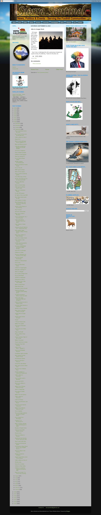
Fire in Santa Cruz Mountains (19, 418)
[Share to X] (38, 56)
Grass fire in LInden (19, 464)
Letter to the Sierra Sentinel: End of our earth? (20, 221)
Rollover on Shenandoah (21, 260)
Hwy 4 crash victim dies (20, 441)
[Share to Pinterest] (41, 56)
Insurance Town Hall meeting (19, 344)
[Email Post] (33, 56)
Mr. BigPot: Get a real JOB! (21, 195)
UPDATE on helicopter (20, 277)
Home (14, 22)
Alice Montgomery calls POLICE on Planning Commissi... (20, 203)
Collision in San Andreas (20, 154)
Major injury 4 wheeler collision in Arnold (20, 311)
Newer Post (34, 69)
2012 (15, 503)
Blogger (68, 511)
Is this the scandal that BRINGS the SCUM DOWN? (20, 147)
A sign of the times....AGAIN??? (20, 348)
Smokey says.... (18, 462)
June (16, 479)
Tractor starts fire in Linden (21, 342)
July (16, 477)
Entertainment (54, 22)
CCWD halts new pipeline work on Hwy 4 (21, 243)
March (16, 485)
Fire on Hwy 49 (18, 167)
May (16, 481)
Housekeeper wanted (20, 358)
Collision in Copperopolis (20, 267)
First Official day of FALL (20, 176)
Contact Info (15, 68)
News (19, 22)
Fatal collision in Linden (20, 200)
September (18, 129)
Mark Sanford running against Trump (20, 356)
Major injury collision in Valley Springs (20, 235)
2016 (15, 495)
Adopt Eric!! (17, 139)
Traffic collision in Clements (19, 397)
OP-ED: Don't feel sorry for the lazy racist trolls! (21, 179)
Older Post (59, 69)
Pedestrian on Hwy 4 (20, 279)
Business (38, 22)
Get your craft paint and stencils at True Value (20, 255)
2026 (15, 108)
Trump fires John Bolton (20, 363)
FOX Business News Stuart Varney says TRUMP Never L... (21, 447)
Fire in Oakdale (18, 411)
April (16, 483)
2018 (15, 492)
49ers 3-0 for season (20, 171)
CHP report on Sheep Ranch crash (20, 187)
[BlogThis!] (37, 56)
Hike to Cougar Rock (20, 284)
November (17, 125)
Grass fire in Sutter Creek (21, 237)
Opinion (31, 22)
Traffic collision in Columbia (19, 375)
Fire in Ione (17, 262)
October (17, 127)
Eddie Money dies (19, 286)
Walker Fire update (19, 323)
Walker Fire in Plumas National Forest (20, 387)
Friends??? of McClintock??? (19, 421)
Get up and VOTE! (19, 381)
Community (46, 22)
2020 (15, 119)
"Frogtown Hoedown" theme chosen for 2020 (21, 295)
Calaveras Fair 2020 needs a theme (19, 430)
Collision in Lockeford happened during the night (20, 469)
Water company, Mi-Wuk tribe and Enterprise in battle (20, 425)
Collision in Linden (19, 252)
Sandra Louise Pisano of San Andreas (20, 207)
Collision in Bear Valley (20, 466)
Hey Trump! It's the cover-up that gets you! (21, 135)
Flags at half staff (19, 331)
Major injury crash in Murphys (19, 214)
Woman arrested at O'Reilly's (19, 454)
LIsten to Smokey (19, 399)
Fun (75, 22)
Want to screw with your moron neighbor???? (20, 142)
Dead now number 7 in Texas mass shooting (20, 473)
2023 (15, 114)
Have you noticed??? (20, 156)
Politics (25, 22)
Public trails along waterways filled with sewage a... (20, 299)
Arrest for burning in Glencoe (19, 361)
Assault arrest (18, 433)
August (17, 475)
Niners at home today (20, 185)
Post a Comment (37, 63)
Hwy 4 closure (18, 209)
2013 (15, 501)
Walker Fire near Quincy (20, 394)
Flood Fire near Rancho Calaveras (20, 405)
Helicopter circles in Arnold (21, 288)
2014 (15, 499)
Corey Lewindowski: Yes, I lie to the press (21, 217)
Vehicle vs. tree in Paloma (21, 308)
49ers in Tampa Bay (19, 389)
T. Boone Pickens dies (20, 321)
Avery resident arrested (20, 152)
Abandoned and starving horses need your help (21, 439)
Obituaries (68, 22)
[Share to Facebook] (40, 56)
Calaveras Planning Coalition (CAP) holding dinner (21, 291)
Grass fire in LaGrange (20, 250)
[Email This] (36, 56)
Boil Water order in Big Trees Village (20, 282)
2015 (15, 497)
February (17, 487)
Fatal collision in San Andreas (20, 240)
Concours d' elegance (20, 150)
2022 (15, 115)
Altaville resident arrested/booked (19, 162)
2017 (15, 493)
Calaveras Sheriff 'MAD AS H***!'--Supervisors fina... (21, 228)
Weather (80, 22)
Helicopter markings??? (20, 269)
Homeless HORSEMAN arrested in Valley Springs (20, 247)
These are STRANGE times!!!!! (20, 351)
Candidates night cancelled (21, 353)
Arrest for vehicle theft (20, 211)
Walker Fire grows (19, 340)
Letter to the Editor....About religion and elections (18, 95)
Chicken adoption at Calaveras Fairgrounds (21, 372)
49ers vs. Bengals (19, 271)
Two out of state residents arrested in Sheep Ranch (21, 414)
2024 (15, 112)
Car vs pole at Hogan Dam (21, 273)
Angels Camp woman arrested (20, 317)
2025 (15, 110)
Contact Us (41, 507)
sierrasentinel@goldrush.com (52, 507)
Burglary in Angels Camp (20, 428)
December (17, 123)
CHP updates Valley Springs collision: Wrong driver (21, 231)
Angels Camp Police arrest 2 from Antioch (21, 457)
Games (14, 67)
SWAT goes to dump (19, 169)
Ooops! (16, 319)
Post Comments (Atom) (42, 72)
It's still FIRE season (19, 193)
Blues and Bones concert (21, 144)
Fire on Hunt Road (19, 275)
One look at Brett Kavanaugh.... (19, 258)
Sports (62, 22)
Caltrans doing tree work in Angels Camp (21, 303)
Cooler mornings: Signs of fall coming (21, 337)
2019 (15, 121)
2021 (15, 117)
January (17, 489)
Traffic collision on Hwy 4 (20, 137)
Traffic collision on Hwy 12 (21, 460)
